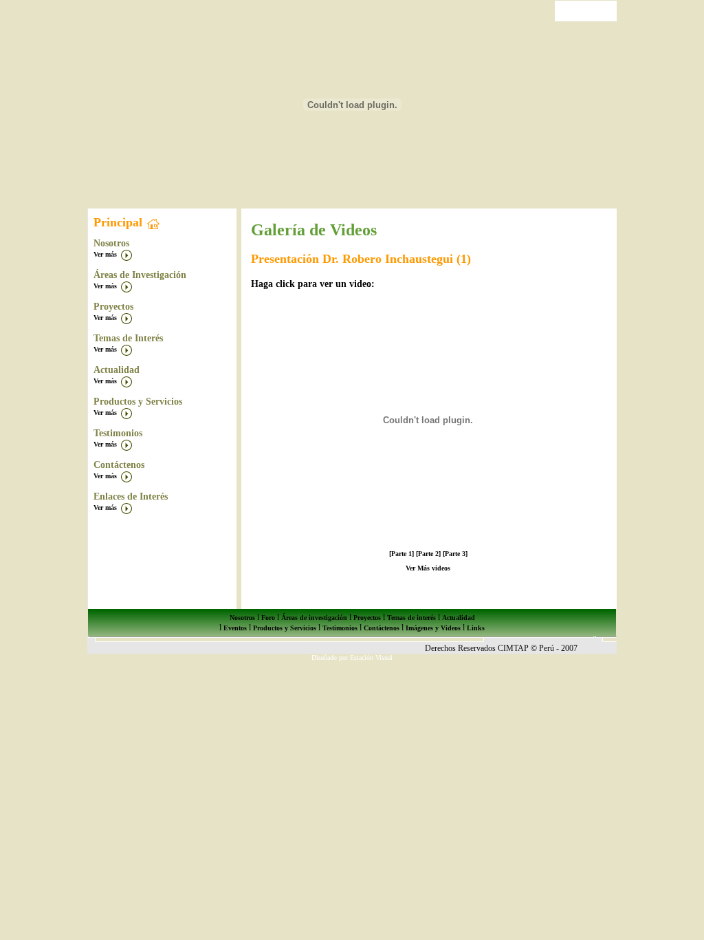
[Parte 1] (401, 553)
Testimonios (340, 628)
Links (476, 628)
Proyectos (367, 617)
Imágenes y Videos (433, 628)
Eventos (235, 628)
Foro (268, 617)
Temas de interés (411, 617)
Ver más (106, 254)
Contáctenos (381, 628)
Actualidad (458, 617)
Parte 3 (455, 553)
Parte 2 (428, 553)
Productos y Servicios (284, 628)
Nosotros (242, 617)
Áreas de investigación (313, 617)
